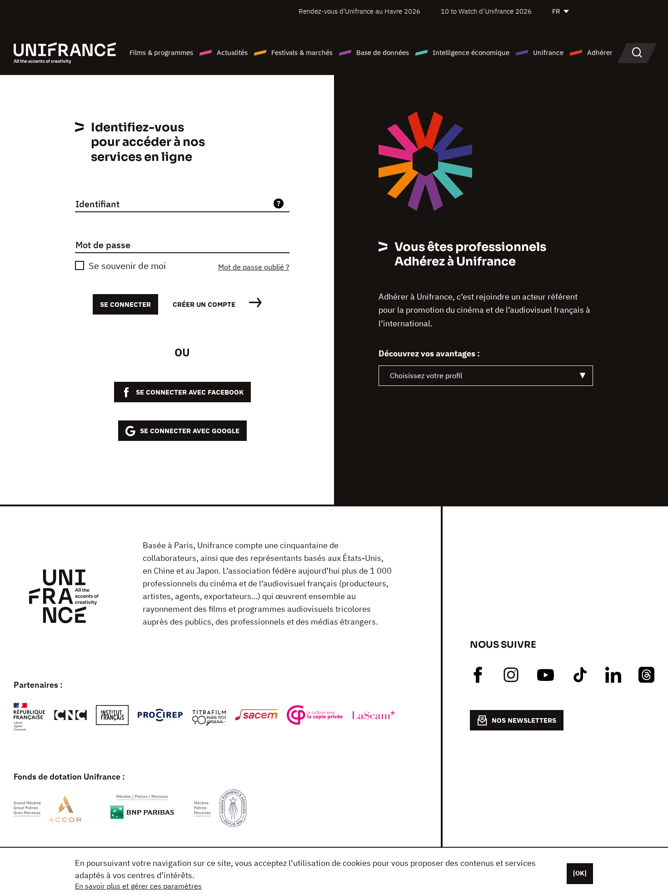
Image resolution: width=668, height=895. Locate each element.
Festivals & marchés (302, 52)
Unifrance (548, 52)
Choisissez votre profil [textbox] (426, 375)
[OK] (580, 873)
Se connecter (125, 304)
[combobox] (486, 375)
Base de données (382, 52)
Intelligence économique (471, 52)
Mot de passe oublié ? (253, 266)
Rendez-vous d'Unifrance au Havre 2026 (359, 11)
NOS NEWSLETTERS (524, 720)
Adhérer (600, 52)
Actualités (232, 52)
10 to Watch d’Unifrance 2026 (486, 11)
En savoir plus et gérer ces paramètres (138, 885)
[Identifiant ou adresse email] (279, 204)
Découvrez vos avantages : (429, 354)
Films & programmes (161, 52)
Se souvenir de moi (127, 265)
